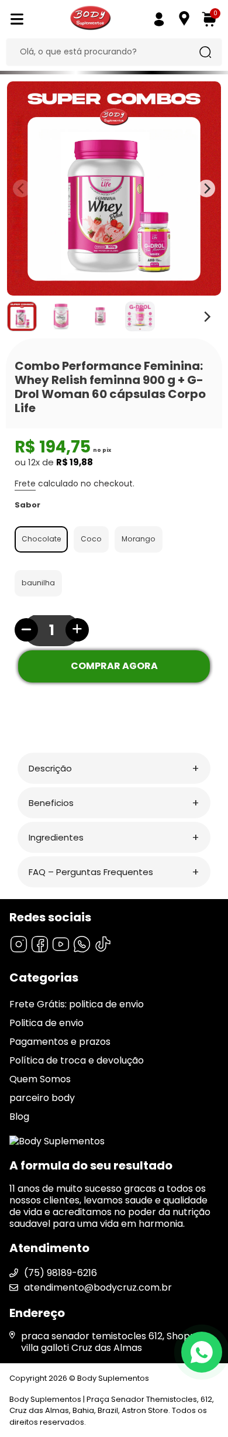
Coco (91, 539)
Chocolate (41, 539)
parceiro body (42, 1098)
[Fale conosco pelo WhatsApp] (201, 1352)
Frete (25, 483)
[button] (114, 768)
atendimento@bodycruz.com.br (98, 1287)
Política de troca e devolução (76, 1060)
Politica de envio (46, 1023)
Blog (19, 1116)
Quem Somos (40, 1079)
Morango (139, 539)
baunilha (38, 583)
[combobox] (105, 52)
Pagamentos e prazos (59, 1041)
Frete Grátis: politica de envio (76, 1004)
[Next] (206, 316)
